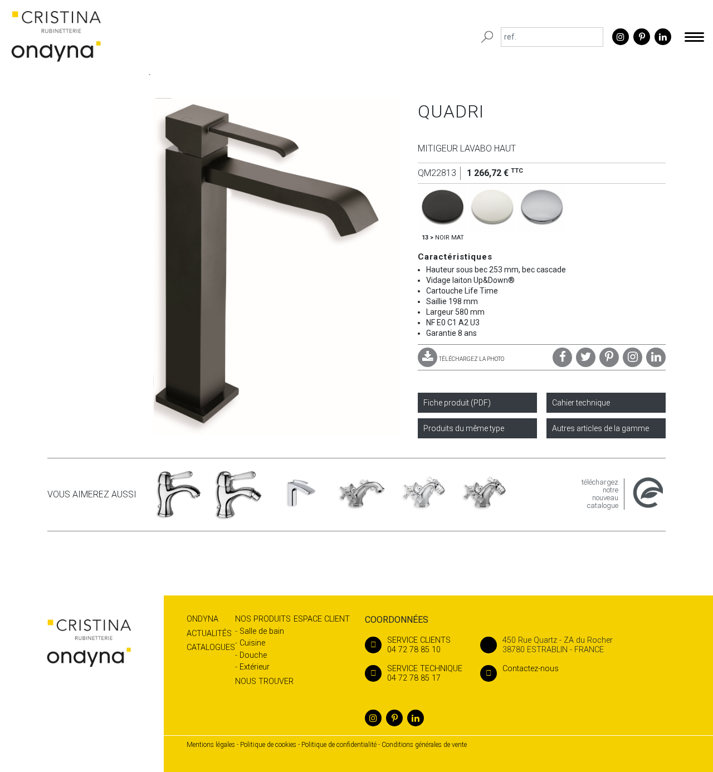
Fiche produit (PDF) (457, 402)
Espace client (322, 619)
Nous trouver (264, 681)
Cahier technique (581, 402)
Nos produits (263, 619)
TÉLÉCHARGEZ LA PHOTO (471, 359)
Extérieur (255, 667)
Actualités (209, 633)
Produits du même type (463, 428)
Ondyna (202, 619)
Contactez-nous (530, 668)
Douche (253, 655)
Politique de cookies (268, 745)
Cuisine (252, 643)
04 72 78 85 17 (424, 673)
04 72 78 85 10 (419, 645)
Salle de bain (262, 631)
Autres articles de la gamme (600, 428)
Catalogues (211, 647)
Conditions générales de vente (424, 745)
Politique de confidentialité (339, 745)
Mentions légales (211, 745)
